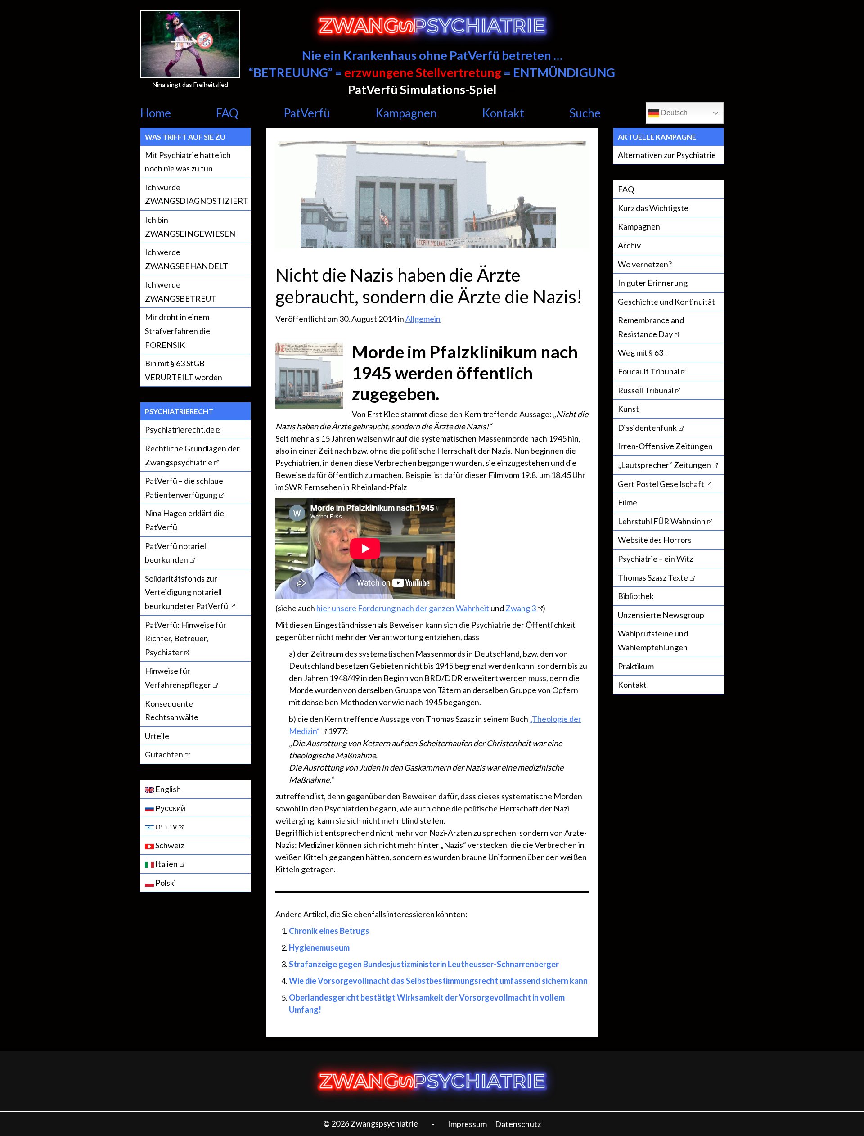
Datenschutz (518, 1124)
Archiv (629, 245)
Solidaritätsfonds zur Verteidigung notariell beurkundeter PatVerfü (186, 592)
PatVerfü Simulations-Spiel (422, 89)
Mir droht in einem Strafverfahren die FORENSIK (177, 330)
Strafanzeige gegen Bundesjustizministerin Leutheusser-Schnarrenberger (424, 964)
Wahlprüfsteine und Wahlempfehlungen (653, 640)
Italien (166, 864)
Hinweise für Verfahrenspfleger (178, 678)
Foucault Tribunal (649, 371)
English (167, 789)
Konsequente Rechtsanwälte (171, 710)
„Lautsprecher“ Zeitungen (664, 465)
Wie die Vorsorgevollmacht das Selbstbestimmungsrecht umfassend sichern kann (438, 981)
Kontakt (503, 113)
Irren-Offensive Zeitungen (665, 446)
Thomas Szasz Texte (653, 577)
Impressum (467, 1124)
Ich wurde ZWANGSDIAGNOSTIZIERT (196, 194)
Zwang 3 (520, 608)
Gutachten (164, 754)
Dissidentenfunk (647, 428)
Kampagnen (406, 113)
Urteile (157, 736)
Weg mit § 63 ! (642, 352)
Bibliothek (636, 596)
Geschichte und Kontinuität (666, 302)
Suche (585, 113)
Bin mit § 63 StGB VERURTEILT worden (183, 370)
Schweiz (169, 845)
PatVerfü (307, 113)
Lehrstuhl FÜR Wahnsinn (662, 521)
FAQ (227, 113)
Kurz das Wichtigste (653, 208)
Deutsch (673, 113)
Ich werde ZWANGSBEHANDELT (186, 259)
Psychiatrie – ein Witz (655, 558)
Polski (165, 883)
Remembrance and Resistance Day (651, 327)
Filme (627, 502)
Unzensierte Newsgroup (661, 615)
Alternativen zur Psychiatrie (667, 155)
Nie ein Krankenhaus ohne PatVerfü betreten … (432, 55)
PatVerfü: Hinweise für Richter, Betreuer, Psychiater (185, 638)
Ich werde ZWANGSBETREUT (180, 291)
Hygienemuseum (319, 947)
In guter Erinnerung (653, 283)
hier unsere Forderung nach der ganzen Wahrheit (402, 608)
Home (155, 113)
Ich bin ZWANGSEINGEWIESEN (190, 227)
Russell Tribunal (646, 390)
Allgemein (423, 319)
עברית (165, 826)
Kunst (628, 409)
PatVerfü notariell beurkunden (176, 553)
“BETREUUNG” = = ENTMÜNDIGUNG (432, 72)
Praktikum (636, 666)
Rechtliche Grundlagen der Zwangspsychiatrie (192, 455)
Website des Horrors (655, 540)
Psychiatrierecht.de (180, 429)
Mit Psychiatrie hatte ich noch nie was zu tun (188, 162)
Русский (169, 808)
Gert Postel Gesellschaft (661, 484)
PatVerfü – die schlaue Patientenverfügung (184, 488)
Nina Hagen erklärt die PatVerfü (184, 520)
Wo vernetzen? (645, 264)
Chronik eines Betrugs (329, 931)
